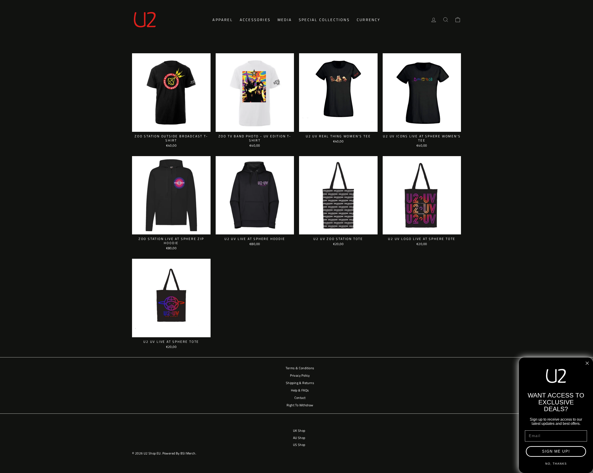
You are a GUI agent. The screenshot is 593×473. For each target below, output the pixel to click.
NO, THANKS (556, 463)
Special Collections (324, 19)
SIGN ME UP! (556, 451)
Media (285, 19)
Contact (300, 397)
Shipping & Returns (300, 383)
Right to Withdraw (300, 405)
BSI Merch (188, 453)
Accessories (255, 19)
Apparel (222, 19)
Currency (369, 19)
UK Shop (299, 430)
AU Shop (299, 437)
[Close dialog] (587, 363)
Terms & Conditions (300, 368)
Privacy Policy (300, 375)
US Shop (299, 444)
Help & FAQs (300, 390)
